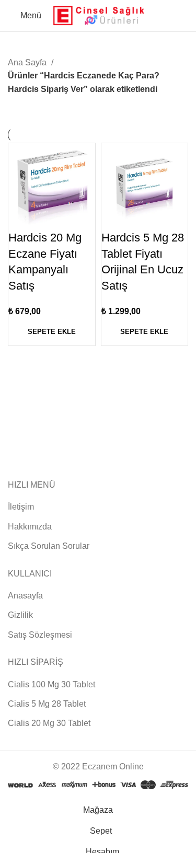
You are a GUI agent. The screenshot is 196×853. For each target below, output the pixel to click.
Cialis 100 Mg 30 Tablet (51, 684)
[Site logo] (98, 14)
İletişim (21, 506)
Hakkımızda (30, 526)
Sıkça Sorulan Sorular (48, 545)
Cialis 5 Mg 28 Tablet (47, 703)
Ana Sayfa (28, 62)
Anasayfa (25, 595)
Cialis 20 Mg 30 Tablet (49, 723)
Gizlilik (20, 614)
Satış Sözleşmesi (40, 634)
